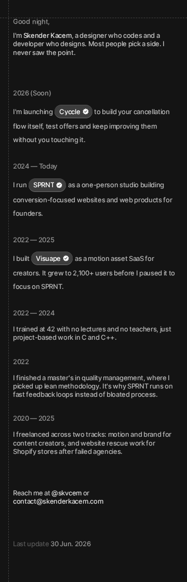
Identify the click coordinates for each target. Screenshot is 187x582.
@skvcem (66, 493)
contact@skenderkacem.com (58, 501)
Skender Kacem (47, 35)
